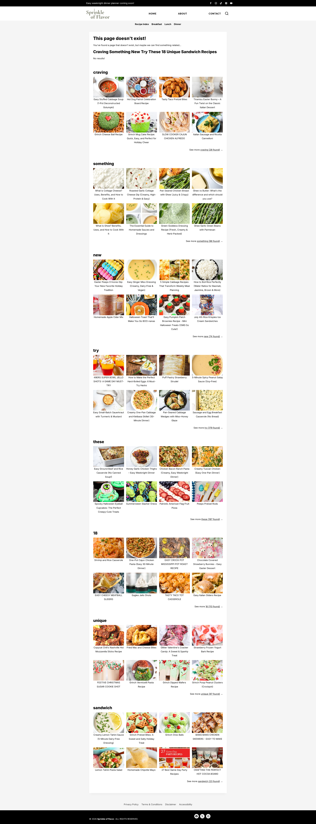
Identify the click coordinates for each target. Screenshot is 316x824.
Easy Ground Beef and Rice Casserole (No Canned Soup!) (108, 473)
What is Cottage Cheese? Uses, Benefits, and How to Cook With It (108, 194)
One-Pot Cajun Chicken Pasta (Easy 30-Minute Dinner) (141, 564)
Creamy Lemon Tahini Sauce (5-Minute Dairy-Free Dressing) (108, 739)
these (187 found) (210, 519)
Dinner (177, 24)
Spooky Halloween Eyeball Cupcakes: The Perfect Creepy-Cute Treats (109, 507)
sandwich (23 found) (209, 781)
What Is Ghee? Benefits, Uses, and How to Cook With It (108, 229)
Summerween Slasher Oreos (141, 503)
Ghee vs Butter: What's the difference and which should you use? (207, 194)
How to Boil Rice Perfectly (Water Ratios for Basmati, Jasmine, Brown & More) (207, 286)
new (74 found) (212, 336)
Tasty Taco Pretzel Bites (174, 99)
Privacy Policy (131, 804)
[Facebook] (210, 3)
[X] (202, 816)
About (182, 13)
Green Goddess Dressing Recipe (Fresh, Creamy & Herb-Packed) (174, 229)
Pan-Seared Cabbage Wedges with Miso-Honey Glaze (174, 416)
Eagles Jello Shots (141, 595)
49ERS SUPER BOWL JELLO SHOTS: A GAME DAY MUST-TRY (108, 381)
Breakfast (157, 24)
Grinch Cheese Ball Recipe (109, 134)
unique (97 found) (210, 694)
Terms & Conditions (151, 804)
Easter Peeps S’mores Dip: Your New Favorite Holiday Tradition (108, 286)
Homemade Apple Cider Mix (108, 317)
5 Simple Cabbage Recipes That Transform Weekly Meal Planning (174, 286)
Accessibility (185, 804)
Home (153, 13)
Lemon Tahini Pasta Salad (108, 770)
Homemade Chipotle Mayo (142, 770)
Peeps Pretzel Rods (207, 503)
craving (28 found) (210, 149)
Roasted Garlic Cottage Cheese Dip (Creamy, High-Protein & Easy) (141, 194)
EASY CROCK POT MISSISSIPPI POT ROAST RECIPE (174, 564)
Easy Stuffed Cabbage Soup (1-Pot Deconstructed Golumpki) (108, 103)
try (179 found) (212, 427)
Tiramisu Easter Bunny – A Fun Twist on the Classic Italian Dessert (207, 103)
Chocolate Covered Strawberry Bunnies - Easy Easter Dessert (207, 564)
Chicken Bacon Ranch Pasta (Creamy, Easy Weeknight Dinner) (174, 473)
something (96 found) (208, 241)
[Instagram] (216, 3)
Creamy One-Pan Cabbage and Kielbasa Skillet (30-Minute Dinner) (141, 416)
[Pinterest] (226, 3)
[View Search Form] (227, 14)
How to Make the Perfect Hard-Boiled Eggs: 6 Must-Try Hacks (142, 381)
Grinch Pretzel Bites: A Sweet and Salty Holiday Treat (141, 739)
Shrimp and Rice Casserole (108, 560)
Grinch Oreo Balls (174, 735)
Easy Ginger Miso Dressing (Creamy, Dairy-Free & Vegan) (141, 286)
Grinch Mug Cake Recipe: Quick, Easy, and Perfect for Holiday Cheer (141, 138)
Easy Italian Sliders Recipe (207, 595)
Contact (215, 13)
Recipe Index (142, 24)
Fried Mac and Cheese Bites (141, 647)
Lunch (168, 24)
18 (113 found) (213, 606)
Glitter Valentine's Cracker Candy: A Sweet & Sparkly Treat (174, 651)
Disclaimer (170, 804)
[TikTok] (221, 3)
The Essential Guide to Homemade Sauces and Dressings (141, 229)
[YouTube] (231, 3)
